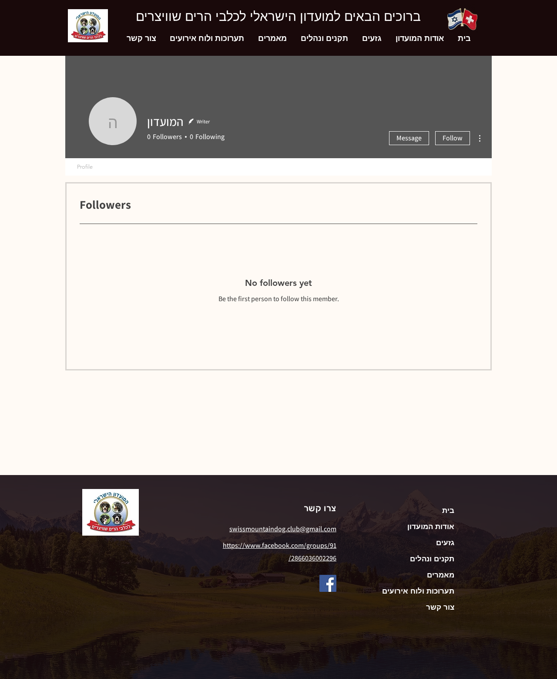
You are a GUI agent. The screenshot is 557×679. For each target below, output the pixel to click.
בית (448, 510)
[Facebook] (327, 583)
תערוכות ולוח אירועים (418, 591)
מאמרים (440, 574)
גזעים (445, 542)
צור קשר (440, 607)
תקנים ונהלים (432, 558)
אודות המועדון (430, 526)
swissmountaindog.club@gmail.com (282, 528)
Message (409, 138)
